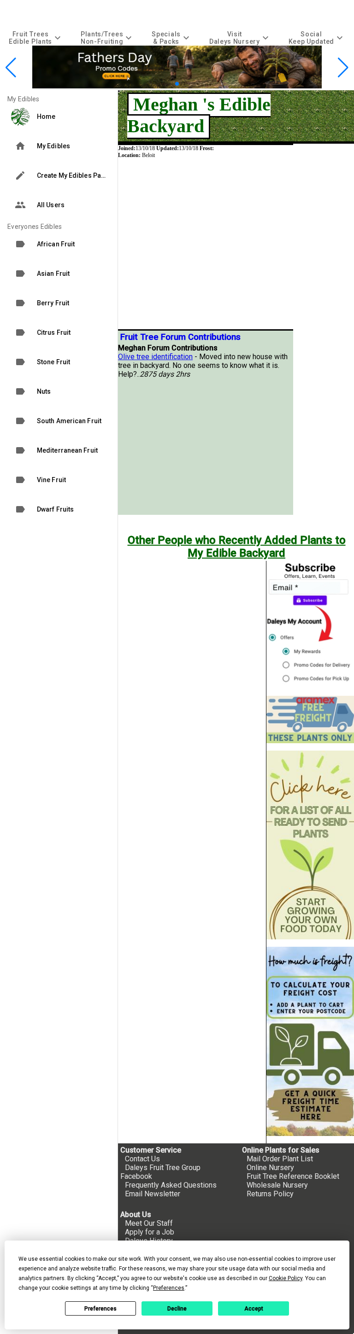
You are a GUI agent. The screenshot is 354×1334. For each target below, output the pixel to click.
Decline (177, 1308)
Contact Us (142, 1158)
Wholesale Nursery (277, 1185)
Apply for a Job (149, 1232)
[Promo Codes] (177, 86)
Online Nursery (270, 1167)
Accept (253, 1308)
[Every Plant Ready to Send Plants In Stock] (310, 845)
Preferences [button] (168, 1288)
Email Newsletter (152, 1193)
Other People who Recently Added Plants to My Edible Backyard (237, 546)
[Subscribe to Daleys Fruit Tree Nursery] (310, 624)
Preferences (100, 1308)
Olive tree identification (155, 356)
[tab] (36, 37)
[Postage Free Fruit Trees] (310, 719)
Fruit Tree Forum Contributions (180, 337)
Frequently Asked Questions (171, 1185)
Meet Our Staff (149, 1223)
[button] (169, 83)
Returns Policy (270, 1193)
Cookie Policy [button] (285, 1278)
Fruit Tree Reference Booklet (293, 1176)
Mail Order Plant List (280, 1158)
